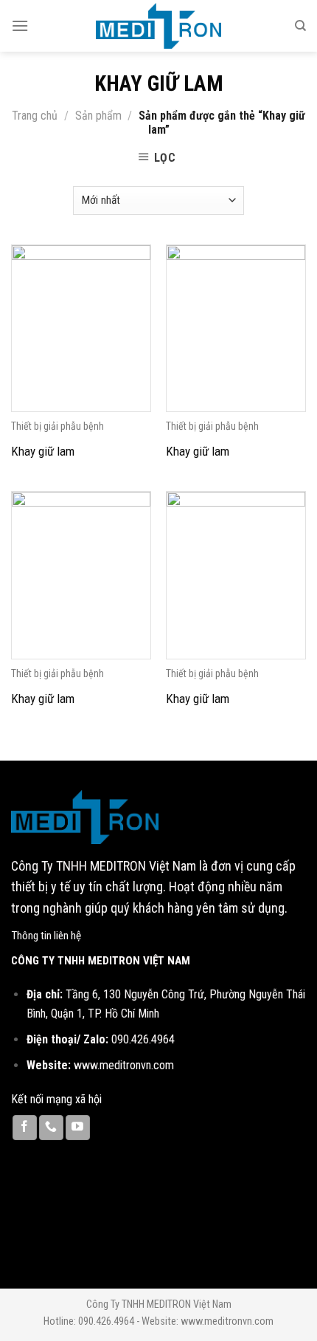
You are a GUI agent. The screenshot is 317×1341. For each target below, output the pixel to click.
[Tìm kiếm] (300, 26)
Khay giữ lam (42, 451)
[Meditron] (158, 26)
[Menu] (20, 25)
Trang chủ (35, 116)
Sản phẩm (98, 116)
